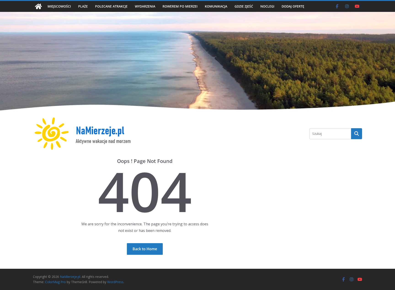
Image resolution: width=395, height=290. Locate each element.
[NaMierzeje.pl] (38, 6)
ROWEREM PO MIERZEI (180, 6)
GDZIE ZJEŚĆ (244, 6)
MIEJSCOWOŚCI (59, 6)
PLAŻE (83, 6)
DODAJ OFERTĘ (293, 6)
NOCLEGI (267, 6)
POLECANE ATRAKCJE (111, 6)
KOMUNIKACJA (216, 6)
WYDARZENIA (145, 6)
